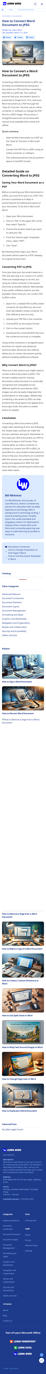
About (5, 1310)
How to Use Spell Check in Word (17, 1015)
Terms (27, 1235)
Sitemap (28, 1250)
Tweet (19, 37)
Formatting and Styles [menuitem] (12, 614)
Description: (8, 1159)
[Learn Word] (3, 10)
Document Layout (10, 1239)
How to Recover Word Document (18, 713)
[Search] (35, 4)
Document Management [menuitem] (14, 610)
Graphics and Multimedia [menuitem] (14, 618)
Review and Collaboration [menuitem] (14, 627)
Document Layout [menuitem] (10, 606)
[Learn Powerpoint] (23, 1341)
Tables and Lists (10, 1295)
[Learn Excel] (23, 1347)
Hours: (6, 1186)
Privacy (28, 1240)
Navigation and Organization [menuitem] (16, 623)
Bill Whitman (13, 495)
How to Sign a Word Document (17, 681)
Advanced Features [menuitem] (11, 594)
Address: (7, 1177)
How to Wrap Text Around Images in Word (22, 1047)
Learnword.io (8, 1155)
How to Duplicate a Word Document (19, 1110)
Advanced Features (11, 1220)
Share (8, 37)
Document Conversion (26, 10)
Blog (10, 10)
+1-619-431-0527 (27, 1199)
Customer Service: (11, 1199)
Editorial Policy (31, 1245)
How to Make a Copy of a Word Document (22, 948)
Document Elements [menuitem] (12, 602)
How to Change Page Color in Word (19, 1079)
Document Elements (11, 1234)
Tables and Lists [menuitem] (9, 635)
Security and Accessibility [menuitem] (14, 631)
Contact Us (7, 1321)
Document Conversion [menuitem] (13, 598)
